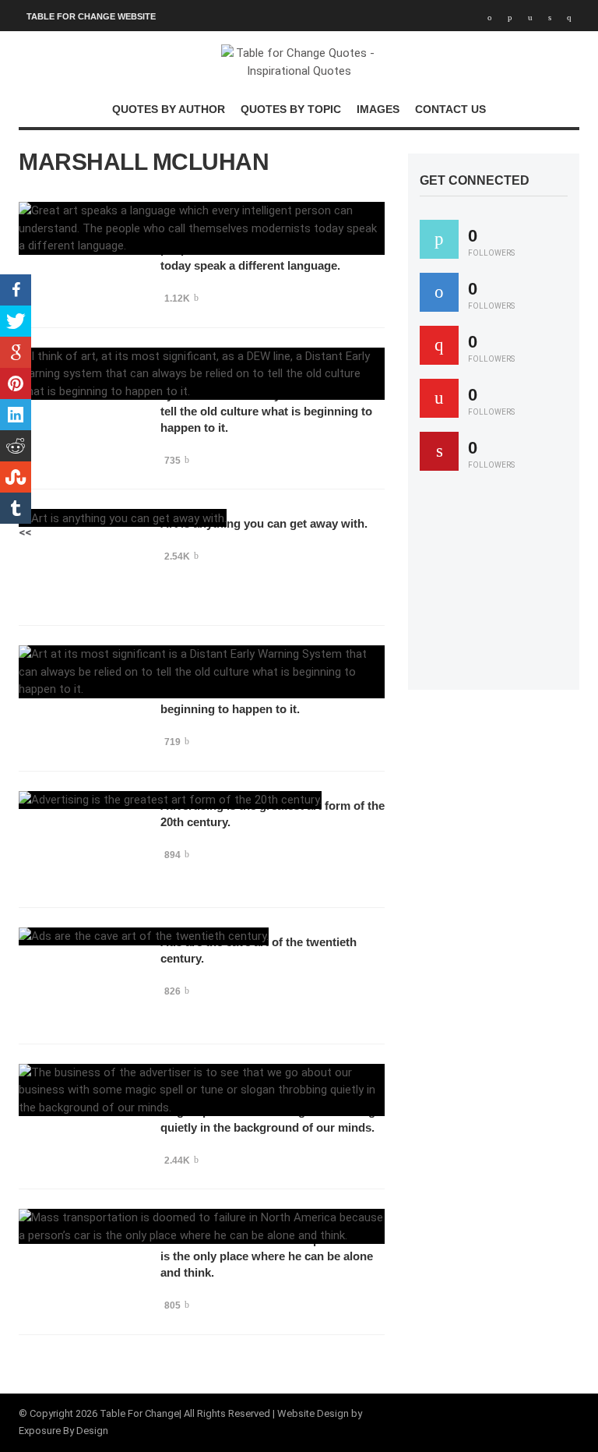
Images (378, 109)
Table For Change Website (91, 16)
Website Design (313, 1413)
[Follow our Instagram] (439, 398)
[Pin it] (439, 451)
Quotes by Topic (291, 109)
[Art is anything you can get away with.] (123, 518)
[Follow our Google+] (439, 345)
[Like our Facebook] (439, 292)
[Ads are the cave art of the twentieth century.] (144, 936)
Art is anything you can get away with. (264, 523)
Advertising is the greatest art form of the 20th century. (272, 813)
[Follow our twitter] (439, 239)
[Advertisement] (509, 588)
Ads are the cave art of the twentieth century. (258, 950)
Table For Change (139, 1413)
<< (25, 532)
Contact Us (450, 109)
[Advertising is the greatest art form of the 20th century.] (170, 800)
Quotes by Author (168, 109)
